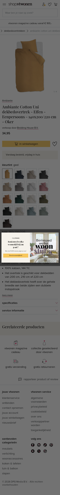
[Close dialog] (56, 234)
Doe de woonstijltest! (15, 255)
